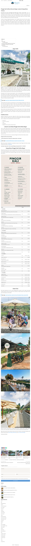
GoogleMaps (10, 144)
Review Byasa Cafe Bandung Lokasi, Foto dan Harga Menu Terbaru (26, 457)
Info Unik (2, 508)
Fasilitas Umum (5, 42)
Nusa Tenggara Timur (4, 525)
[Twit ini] (2, 447)
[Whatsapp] (6, 447)
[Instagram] (21, 0)
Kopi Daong (14, 432)
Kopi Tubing (10, 432)
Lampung (2, 520)
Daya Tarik (3, 41)
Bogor (11, 459)
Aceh (1, 500)
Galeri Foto (3, 45)
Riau (1, 532)
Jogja (2, 515)
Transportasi (3, 541)
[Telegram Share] (5, 447)
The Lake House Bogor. (21, 432)
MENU (28, 5)
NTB (1, 523)
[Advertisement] (15, 32)
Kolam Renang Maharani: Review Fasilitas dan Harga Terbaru (11, 457)
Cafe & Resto (14, 459)
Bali (1, 502)
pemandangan (22, 459)
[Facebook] (19, 0)
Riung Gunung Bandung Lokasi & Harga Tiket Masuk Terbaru (23, 462)
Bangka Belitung (3, 503)
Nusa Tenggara (3, 524)
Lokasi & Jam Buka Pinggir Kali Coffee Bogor (8, 43)
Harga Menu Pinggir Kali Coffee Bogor (7, 44)
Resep (2, 528)
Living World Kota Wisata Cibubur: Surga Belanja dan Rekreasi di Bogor (4, 457)
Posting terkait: (5, 46)
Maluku (2, 521)
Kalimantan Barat (3, 516)
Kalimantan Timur (3, 519)
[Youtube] (22, 0)
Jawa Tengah (3, 512)
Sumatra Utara (3, 537)
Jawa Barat (6, 459)
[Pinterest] (20, 0)
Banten (2, 504)
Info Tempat (2, 507)
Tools (2, 540)
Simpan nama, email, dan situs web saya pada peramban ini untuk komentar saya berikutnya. (15, 478)
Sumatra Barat (3, 536)
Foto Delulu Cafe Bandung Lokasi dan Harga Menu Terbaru (19, 457)
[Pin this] (4, 447)
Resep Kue (2, 529)
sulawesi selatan (3, 533)
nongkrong (18, 459)
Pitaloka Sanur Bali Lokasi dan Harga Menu (7, 462)
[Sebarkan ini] (1, 447)
